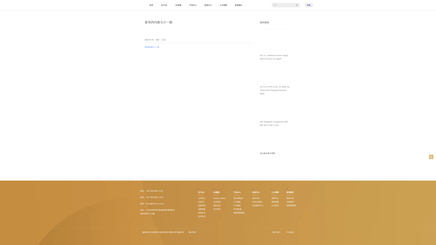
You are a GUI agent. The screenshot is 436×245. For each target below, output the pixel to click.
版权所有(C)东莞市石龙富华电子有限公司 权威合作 (163, 232)
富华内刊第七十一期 (152, 47)
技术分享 (256, 198)
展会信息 (217, 205)
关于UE (164, 5)
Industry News (219, 198)
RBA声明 (192, 232)
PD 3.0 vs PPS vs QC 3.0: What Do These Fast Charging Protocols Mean (274, 90)
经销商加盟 (291, 205)
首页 (151, 5)
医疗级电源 (238, 198)
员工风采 (217, 209)
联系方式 (290, 198)
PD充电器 (238, 209)
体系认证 (201, 213)
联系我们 (238, 5)
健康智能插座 (239, 213)
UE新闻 (178, 5)
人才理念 (275, 205)
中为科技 (290, 232)
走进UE (201, 202)
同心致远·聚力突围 (267, 153)
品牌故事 (201, 209)
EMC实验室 (257, 202)
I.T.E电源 (237, 202)
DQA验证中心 (258, 205)
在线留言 (290, 202)
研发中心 (208, 5)
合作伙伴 (201, 216)
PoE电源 (237, 205)
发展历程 (201, 205)
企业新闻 (217, 202)
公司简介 (201, 198)
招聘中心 (275, 198)
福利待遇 (275, 202)
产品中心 (193, 5)
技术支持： (277, 232)
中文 (309, 5)
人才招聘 (223, 5)
